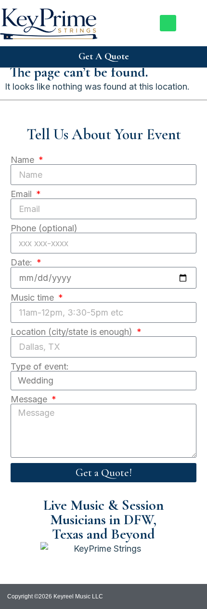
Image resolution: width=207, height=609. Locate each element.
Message (30, 399)
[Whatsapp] (168, 23)
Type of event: (40, 366)
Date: (23, 262)
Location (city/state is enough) (73, 332)
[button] (198, 23)
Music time (33, 297)
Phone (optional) (44, 228)
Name (24, 160)
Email (22, 194)
